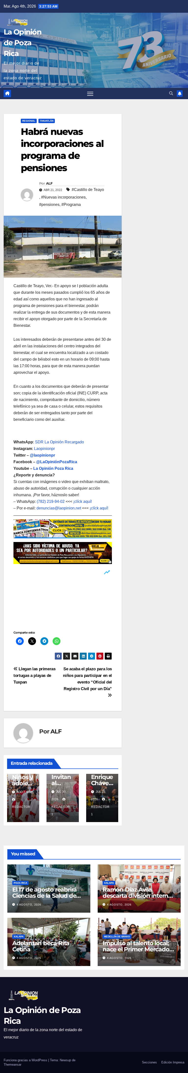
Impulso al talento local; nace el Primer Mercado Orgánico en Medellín (136, 949)
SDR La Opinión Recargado (59, 442)
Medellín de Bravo (117, 936)
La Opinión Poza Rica (53, 468)
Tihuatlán (46, 120)
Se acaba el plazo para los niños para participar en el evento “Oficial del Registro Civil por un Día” (87, 678)
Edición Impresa (172, 1062)
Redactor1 (21, 810)
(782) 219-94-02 (51, 501)
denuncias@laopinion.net (58, 508)
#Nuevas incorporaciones (63, 197)
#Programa (71, 204)
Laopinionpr (45, 449)
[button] (171, 93)
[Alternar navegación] (90, 93)
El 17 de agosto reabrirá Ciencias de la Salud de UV (44, 895)
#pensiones (49, 204)
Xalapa (109, 883)
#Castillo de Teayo (88, 190)
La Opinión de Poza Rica (22, 42)
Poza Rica (20, 883)
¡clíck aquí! (82, 501)
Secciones (149, 1062)
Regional (28, 120)
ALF (49, 183)
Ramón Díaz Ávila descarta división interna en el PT (137, 895)
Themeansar (12, 1064)
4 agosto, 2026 (29, 904)
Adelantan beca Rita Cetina (40, 946)
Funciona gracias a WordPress (26, 1060)
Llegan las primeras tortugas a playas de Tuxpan (34, 675)
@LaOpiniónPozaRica (56, 462)
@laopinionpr (42, 455)
